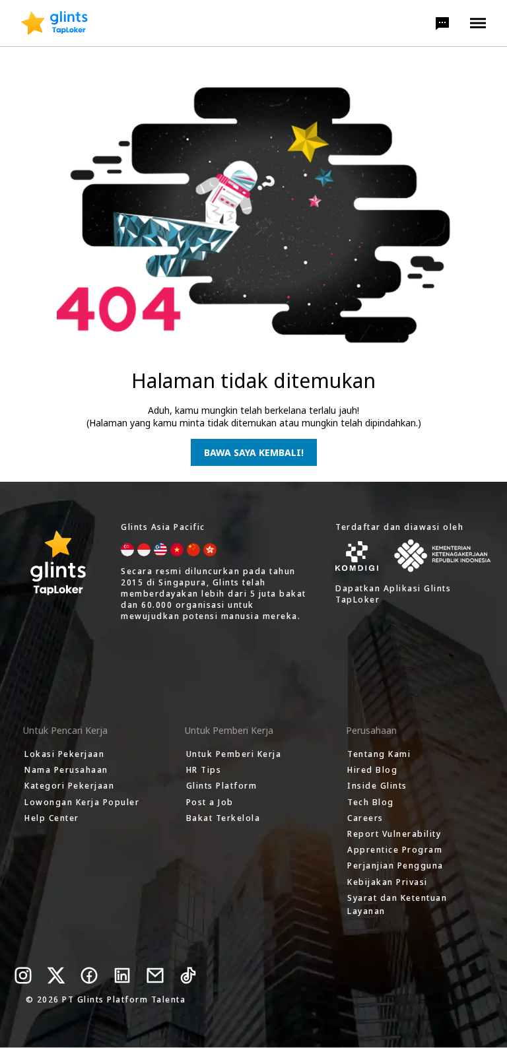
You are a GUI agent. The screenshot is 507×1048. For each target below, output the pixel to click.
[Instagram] (23, 975)
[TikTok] (188, 975)
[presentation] (54, 23)
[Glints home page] (54, 23)
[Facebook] (89, 975)
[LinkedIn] (122, 975)
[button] (442, 23)
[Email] (155, 975)
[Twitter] (56, 975)
